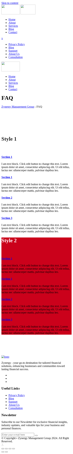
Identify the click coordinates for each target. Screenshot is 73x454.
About (12, 22)
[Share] (6, 448)
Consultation (16, 57)
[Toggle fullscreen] (10, 448)
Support (13, 50)
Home (12, 19)
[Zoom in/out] (13, 448)
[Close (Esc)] (2, 448)
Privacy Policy (17, 44)
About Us (14, 53)
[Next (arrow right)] (6, 451)
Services (13, 25)
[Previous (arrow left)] (2, 451)
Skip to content (9, 2)
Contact (13, 32)
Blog (11, 29)
